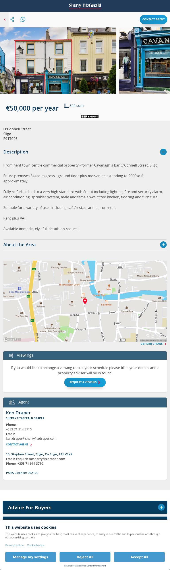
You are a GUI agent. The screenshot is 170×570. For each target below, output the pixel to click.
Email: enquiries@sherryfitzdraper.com (35, 459)
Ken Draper (18, 413)
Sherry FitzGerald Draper (25, 418)
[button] (58, 66)
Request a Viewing (83, 382)
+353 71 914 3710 (19, 429)
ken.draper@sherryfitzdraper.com (31, 438)
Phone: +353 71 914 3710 (24, 463)
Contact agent (153, 19)
